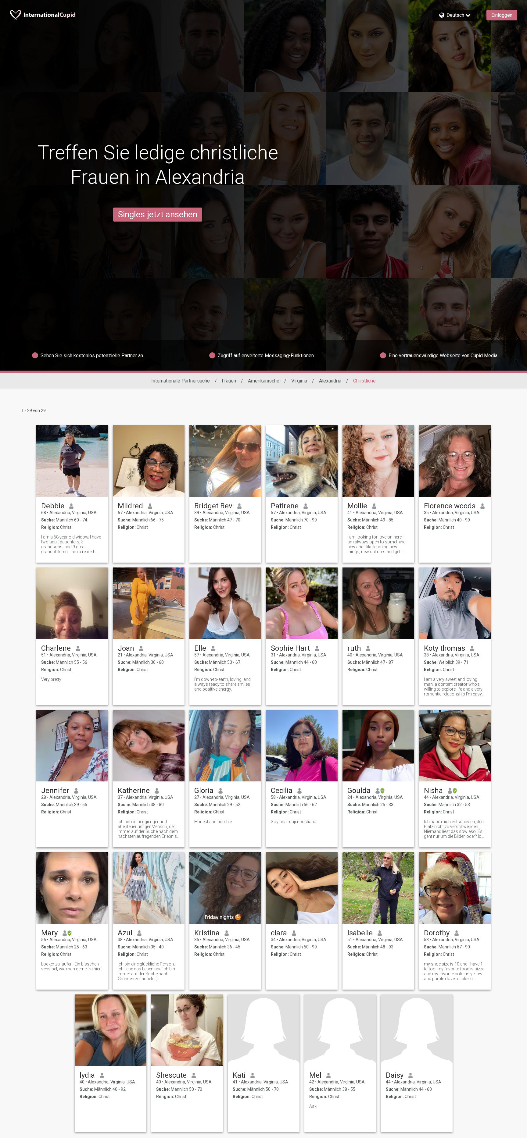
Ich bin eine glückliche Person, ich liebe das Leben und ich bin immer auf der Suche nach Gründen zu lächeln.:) (146, 971)
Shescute (171, 1075)
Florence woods (449, 506)
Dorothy (437, 933)
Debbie (52, 506)
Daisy (394, 1075)
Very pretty (51, 679)
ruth (354, 648)
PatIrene (285, 506)
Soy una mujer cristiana (293, 821)
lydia (87, 1075)
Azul (125, 933)
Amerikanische (263, 381)
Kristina (207, 933)
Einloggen (501, 15)
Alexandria (330, 381)
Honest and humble (213, 821)
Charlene (56, 648)
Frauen (229, 381)
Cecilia (281, 790)
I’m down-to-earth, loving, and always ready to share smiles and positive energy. (222, 684)
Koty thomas (444, 648)
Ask (313, 1106)
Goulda (359, 790)
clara (279, 933)
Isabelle (360, 933)
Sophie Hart (290, 648)
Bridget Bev (213, 506)
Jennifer (55, 790)
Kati (239, 1075)
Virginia (299, 381)
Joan (126, 648)
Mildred (130, 506)
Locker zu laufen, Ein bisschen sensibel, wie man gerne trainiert (71, 966)
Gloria (203, 790)
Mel (315, 1075)
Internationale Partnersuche (180, 381)
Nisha (433, 790)
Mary (49, 933)
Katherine (134, 790)
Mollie (357, 506)
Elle (200, 648)
